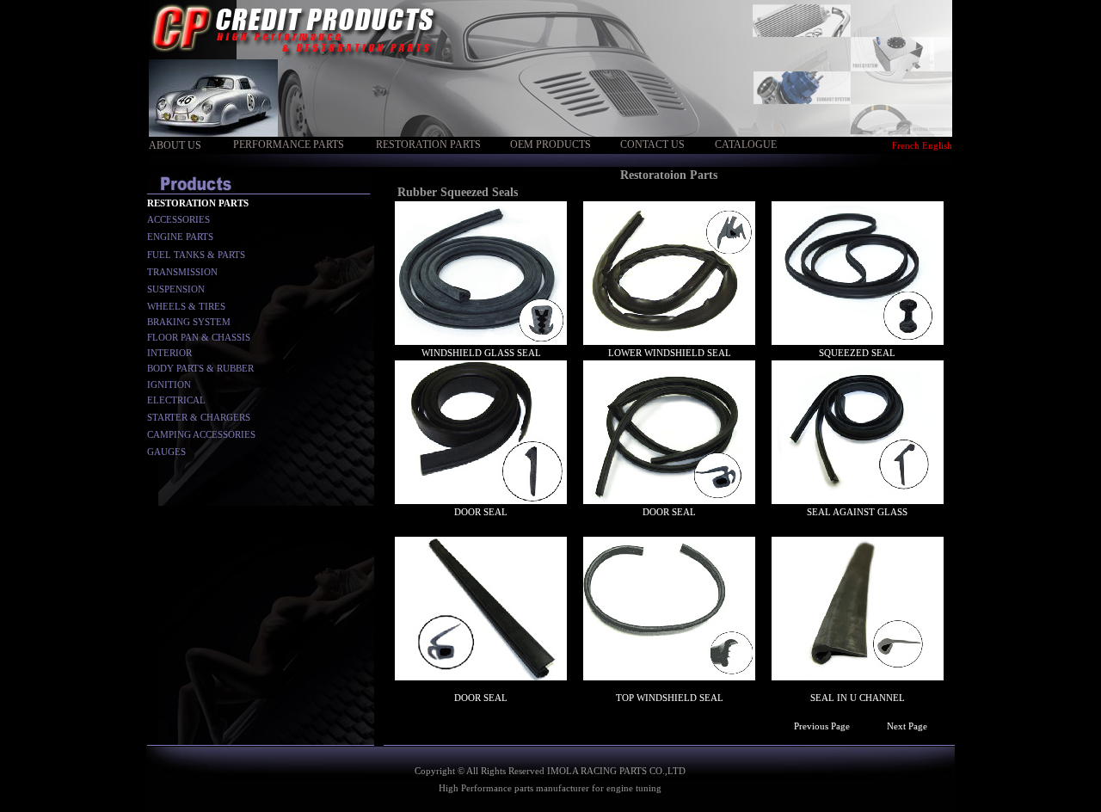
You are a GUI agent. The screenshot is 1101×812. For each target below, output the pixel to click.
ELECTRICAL (176, 400)
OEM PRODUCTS (550, 144)
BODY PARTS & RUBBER (200, 368)
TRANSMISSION (182, 272)
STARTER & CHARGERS (198, 417)
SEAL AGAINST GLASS (857, 512)
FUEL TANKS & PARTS (196, 254)
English (937, 145)
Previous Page (822, 726)
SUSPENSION (176, 289)
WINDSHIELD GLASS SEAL (481, 353)
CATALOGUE (746, 144)
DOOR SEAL (480, 512)
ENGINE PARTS (180, 236)
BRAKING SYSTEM (189, 322)
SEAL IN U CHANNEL (857, 697)
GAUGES (166, 451)
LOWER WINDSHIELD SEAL (669, 353)
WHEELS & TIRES (186, 306)
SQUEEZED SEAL (857, 353)
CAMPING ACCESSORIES (201, 434)
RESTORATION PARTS (428, 144)
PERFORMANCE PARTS (288, 144)
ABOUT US (175, 145)
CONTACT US (652, 144)
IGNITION (169, 384)
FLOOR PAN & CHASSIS (198, 337)
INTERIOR (169, 353)
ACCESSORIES (178, 219)
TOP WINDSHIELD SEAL (669, 697)
